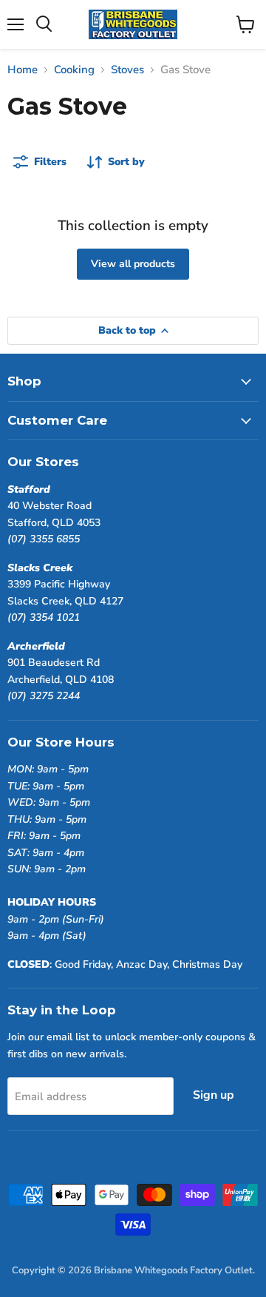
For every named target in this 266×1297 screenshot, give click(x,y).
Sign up (213, 1095)
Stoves (127, 70)
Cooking (74, 70)
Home (22, 70)
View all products (133, 264)
